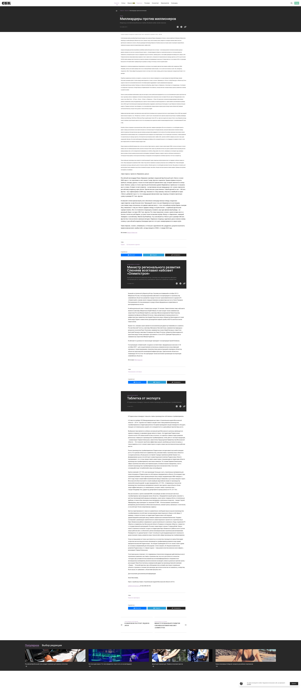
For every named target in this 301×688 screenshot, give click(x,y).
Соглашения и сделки (133, 244)
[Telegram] (287, 3)
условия (249, 684)
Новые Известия (132, 232)
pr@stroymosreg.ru (134, 586)
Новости (127, 10)
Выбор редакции (52, 645)
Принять (294, 683)
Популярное (32, 645)
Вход (296, 3)
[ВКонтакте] (284, 3)
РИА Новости (138, 360)
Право (121, 16)
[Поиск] (291, 3)
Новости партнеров (132, 395)
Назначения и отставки (133, 264)
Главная (122, 10)
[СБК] (6, 3)
